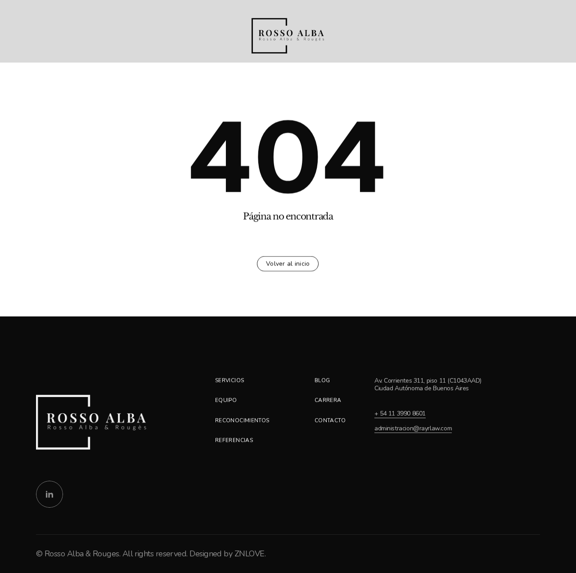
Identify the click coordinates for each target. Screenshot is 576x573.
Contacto (330, 420)
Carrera (328, 400)
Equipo (226, 400)
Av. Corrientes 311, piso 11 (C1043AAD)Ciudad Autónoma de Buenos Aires (428, 384)
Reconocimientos (242, 420)
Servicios (229, 380)
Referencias (234, 440)
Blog (322, 380)
